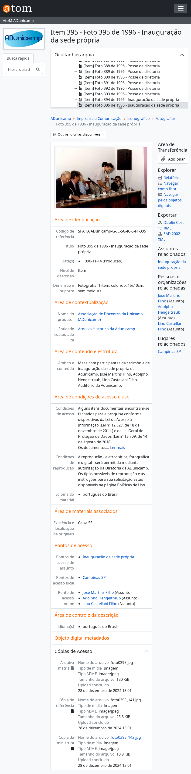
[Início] (19, 8)
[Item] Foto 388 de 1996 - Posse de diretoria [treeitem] (121, 65)
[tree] (119, 84)
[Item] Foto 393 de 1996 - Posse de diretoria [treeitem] (121, 94)
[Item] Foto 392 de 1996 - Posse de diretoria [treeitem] (121, 88)
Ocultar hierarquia (74, 54)
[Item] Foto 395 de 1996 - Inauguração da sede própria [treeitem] (131, 105)
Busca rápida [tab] (18, 58)
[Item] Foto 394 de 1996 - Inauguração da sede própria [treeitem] (131, 99)
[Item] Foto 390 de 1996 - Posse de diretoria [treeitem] (121, 77)
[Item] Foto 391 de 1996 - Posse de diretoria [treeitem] (121, 82)
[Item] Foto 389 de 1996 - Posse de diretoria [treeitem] (121, 71)
